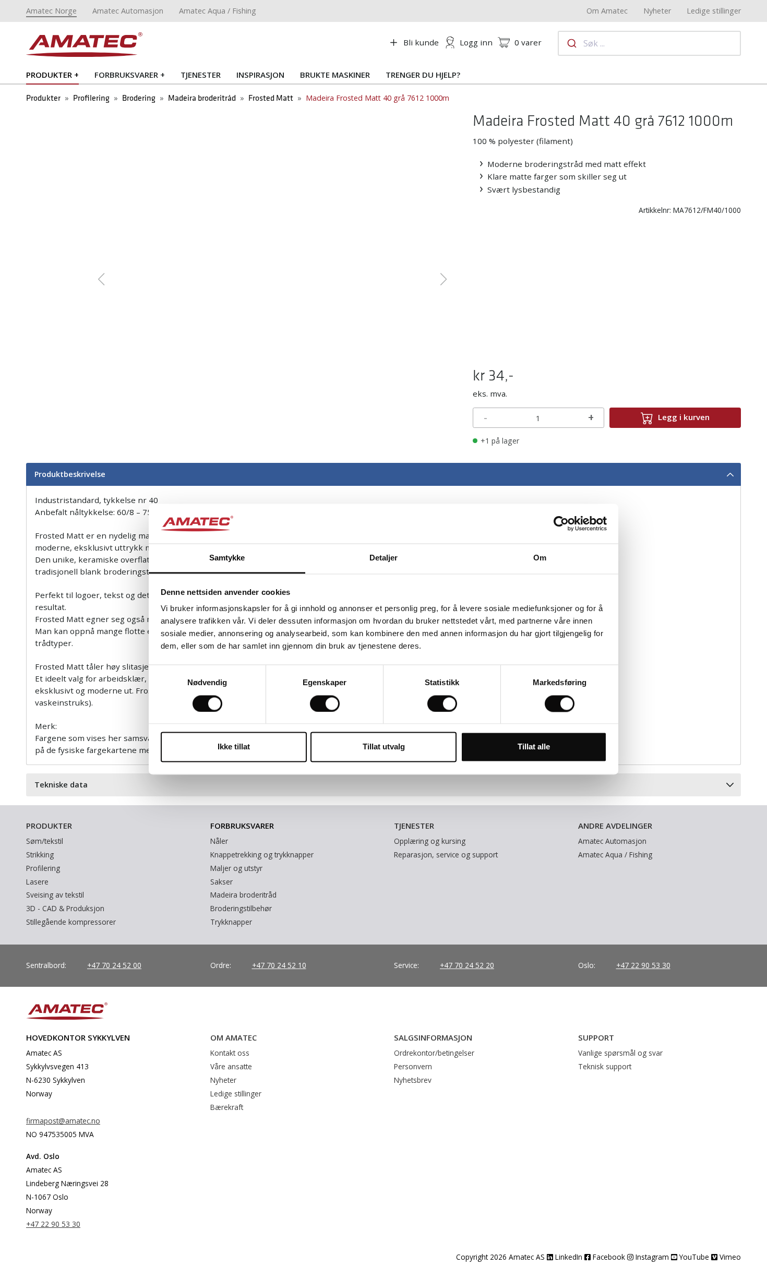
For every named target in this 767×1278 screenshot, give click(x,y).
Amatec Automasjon (127, 11)
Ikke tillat (234, 747)
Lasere (37, 882)
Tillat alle (534, 747)
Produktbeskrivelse (69, 474)
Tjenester (201, 74)
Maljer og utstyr (236, 868)
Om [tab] (539, 558)
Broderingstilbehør (241, 908)
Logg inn (476, 42)
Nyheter (657, 11)
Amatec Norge (51, 11)
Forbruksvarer (126, 74)
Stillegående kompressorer (71, 922)
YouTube (693, 1257)
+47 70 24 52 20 (467, 965)
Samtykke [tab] (227, 558)
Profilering (91, 98)
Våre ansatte (231, 1066)
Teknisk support (604, 1066)
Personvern (413, 1066)
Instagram (651, 1257)
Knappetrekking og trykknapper (262, 854)
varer (528, 42)
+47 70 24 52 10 (279, 965)
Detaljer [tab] (383, 558)
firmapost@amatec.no (63, 1121)
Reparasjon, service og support (446, 854)
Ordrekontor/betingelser (434, 1053)
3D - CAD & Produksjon (65, 908)
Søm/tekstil (44, 841)
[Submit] (571, 43)
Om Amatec (607, 11)
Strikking (40, 854)
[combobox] (649, 43)
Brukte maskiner (335, 74)
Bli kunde (421, 42)
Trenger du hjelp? (423, 74)
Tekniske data (61, 785)
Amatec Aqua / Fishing (217, 11)
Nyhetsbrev (413, 1080)
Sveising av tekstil (55, 895)
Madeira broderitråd (202, 98)
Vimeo (729, 1257)
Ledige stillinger (714, 11)
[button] (101, 279)
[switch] (325, 703)
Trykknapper (231, 922)
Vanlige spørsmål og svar (620, 1053)
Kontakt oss (229, 1053)
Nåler (219, 841)
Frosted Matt (270, 98)
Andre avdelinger (615, 825)
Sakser (221, 882)
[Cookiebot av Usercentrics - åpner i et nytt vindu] (561, 523)
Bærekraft (226, 1107)
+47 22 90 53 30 (643, 965)
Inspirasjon (260, 74)
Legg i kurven (684, 417)
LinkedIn (567, 1257)
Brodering (138, 98)
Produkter (49, 74)
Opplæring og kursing (429, 841)
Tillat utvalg (384, 747)
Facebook (608, 1257)
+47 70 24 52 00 (114, 965)
